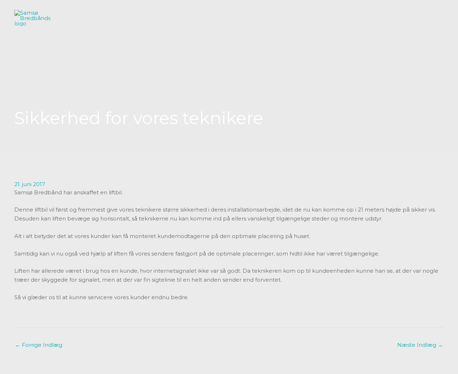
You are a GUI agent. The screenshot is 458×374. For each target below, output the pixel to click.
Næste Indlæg (420, 344)
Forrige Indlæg (38, 344)
